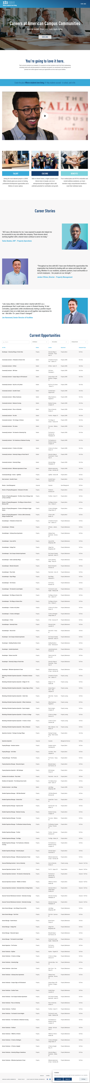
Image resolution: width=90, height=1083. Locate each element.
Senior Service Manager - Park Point (10, 914)
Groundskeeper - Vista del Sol (8, 630)
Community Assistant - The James (10, 426)
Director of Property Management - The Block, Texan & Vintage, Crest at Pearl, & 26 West (17, 497)
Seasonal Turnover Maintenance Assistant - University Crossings (16, 896)
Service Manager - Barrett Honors (9, 920)
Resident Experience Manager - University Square (13, 851)
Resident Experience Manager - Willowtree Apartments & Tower (16, 857)
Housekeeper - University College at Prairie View (13, 661)
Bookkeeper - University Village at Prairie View (12, 352)
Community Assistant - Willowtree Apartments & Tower (14, 468)
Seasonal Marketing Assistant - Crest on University (13, 863)
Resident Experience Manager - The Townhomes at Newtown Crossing (15, 844)
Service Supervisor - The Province (9, 945)
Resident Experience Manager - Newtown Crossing (13, 812)
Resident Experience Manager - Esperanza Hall (12, 805)
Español (48, 1075)
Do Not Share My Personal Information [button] (36, 1079)
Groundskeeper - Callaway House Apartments (12, 533)
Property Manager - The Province (9, 758)
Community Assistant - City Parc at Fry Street (12, 384)
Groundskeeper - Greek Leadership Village (11, 559)
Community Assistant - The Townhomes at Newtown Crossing (16, 440)
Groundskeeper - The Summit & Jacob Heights (12, 589)
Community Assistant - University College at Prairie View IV (15, 454)
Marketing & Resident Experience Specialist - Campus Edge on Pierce (17, 688)
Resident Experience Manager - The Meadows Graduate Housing (16, 824)
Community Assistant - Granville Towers (11, 391)
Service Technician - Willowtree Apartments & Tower (13, 1060)
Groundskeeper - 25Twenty (8, 527)
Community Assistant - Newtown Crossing (11, 403)
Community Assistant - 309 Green (9, 370)
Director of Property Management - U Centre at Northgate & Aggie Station (16, 509)
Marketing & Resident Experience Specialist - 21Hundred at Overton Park (17, 676)
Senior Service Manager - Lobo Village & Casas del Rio (14, 908)
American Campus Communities (9, 1079)
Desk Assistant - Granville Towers (9, 479)
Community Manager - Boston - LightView (11, 474)
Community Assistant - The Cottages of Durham (13, 420)
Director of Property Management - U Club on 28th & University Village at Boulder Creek (16, 515)
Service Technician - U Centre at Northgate (11, 1040)
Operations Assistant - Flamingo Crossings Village (13, 733)
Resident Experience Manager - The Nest (11, 832)
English (42, 1075)
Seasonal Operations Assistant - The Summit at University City (16, 874)
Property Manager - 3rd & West (9, 751)
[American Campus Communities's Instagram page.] (52, 1079)
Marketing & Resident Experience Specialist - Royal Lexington (16, 708)
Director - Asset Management (8, 485)
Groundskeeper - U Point (7, 620)
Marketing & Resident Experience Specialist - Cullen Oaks (15, 696)
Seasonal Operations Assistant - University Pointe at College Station (17, 888)
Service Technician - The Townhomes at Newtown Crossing (15, 1019)
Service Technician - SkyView (8, 951)
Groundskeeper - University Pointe (9, 624)
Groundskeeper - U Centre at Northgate (10, 613)
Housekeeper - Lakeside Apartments (10, 649)
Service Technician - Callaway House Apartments (13, 974)
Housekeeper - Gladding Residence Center (11, 643)
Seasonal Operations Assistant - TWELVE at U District (14, 881)
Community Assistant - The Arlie (9, 415)
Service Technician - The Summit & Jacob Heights (13, 1013)
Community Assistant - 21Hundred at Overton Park (13, 360)
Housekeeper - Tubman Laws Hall (9, 655)
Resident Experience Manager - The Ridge (11, 838)
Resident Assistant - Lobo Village (9, 787)
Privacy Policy (21, 1079)
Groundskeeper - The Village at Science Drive (12, 601)
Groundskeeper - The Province (8, 583)
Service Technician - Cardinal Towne (10, 990)
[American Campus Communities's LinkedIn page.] (50, 1079)
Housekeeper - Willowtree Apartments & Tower (12, 669)
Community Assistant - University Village (11, 462)
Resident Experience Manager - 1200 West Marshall (13, 793)
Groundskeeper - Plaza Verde (8, 572)
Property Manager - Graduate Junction (10, 745)
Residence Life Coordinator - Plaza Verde (11, 776)
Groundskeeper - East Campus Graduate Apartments (14, 553)
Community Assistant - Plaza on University (11, 409)
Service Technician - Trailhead (8, 1027)
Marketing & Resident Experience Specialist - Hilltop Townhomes (16, 702)
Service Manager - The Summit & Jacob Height (12, 939)
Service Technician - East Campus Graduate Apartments (14, 996)
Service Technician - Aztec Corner (9, 968)
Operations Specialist (7, 741)
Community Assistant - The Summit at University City (14, 432)
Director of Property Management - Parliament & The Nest (15, 490)
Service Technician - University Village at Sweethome (14, 1052)
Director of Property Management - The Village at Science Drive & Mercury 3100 (16, 503)
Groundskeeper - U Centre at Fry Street (10, 607)
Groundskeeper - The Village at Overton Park (12, 595)
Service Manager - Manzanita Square (10, 933)
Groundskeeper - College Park (8, 547)
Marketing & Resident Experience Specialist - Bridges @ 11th (15, 682)
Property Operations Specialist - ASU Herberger (12, 770)
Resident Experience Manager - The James (11, 818)
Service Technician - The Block (9, 1009)
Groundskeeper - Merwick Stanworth (10, 566)
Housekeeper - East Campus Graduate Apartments (13, 637)
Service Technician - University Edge (10, 962)
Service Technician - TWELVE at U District (11, 1034)
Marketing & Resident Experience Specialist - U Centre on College (16, 714)
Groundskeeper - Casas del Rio (9, 541)
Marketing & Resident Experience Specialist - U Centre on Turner (16, 720)
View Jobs (83, 4)
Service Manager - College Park (9, 927)
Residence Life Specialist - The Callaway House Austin (14, 781)
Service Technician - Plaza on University (11, 1003)
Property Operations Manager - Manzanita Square (13, 764)
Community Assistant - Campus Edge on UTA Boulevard (14, 376)
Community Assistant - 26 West (9, 366)
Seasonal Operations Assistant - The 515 (11, 869)
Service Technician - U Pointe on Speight (11, 1046)
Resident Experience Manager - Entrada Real (12, 799)
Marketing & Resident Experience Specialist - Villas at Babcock (16, 727)
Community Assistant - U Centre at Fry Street (12, 448)
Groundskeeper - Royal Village (9, 576)
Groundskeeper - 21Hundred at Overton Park (12, 521)
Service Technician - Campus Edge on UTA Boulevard (14, 982)
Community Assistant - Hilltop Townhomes (11, 397)
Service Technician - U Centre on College (11, 956)
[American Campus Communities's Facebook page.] (47, 1079)
